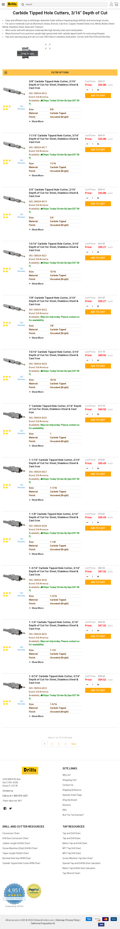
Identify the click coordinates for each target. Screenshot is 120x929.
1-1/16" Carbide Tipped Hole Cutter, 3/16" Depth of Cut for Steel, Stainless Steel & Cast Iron (54, 463)
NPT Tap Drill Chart (71, 848)
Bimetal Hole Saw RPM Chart (16, 858)
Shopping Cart (69, 780)
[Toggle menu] (3, 4)
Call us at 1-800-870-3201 (15, 795)
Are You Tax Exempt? (73, 815)
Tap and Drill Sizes (71, 838)
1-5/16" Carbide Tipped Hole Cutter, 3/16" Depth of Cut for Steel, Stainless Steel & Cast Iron (54, 679)
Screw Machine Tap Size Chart (77, 858)
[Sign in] (112, 4)
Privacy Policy (72, 920)
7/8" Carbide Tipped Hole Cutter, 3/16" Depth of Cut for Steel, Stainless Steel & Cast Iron (53, 301)
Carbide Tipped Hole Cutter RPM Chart (21, 863)
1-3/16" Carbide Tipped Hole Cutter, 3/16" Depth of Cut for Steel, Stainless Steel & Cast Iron (54, 571)
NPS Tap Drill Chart (71, 853)
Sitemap (60, 920)
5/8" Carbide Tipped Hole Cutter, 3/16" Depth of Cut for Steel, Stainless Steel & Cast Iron (53, 84)
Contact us (7, 790)
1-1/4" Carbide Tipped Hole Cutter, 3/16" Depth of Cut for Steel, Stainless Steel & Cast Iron (53, 625)
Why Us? (66, 775)
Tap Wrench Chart (71, 873)
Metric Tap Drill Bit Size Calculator (78, 868)
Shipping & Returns (71, 790)
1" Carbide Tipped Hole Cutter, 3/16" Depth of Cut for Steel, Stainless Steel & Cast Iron (55, 409)
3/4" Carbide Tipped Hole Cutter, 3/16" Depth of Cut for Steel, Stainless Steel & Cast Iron (53, 193)
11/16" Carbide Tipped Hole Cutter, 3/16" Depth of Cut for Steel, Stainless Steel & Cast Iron (54, 139)
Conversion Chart (11, 833)
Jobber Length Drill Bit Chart (16, 843)
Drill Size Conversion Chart (15, 838)
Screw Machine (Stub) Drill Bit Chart (20, 848)
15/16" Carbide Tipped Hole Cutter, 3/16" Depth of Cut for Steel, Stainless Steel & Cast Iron (54, 355)
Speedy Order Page (72, 795)
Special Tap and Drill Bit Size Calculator (81, 863)
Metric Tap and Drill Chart (74, 843)
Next (74, 744)
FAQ (64, 810)
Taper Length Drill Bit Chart (15, 853)
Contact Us (67, 785)
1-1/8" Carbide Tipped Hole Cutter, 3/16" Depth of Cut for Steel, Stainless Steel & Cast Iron (53, 517)
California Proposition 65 (43, 923)
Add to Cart (98, 95)
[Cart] (117, 4)
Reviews (66, 805)
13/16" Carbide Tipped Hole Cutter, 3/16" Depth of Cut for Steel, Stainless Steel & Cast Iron (54, 247)
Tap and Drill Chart (71, 833)
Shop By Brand (69, 800)
